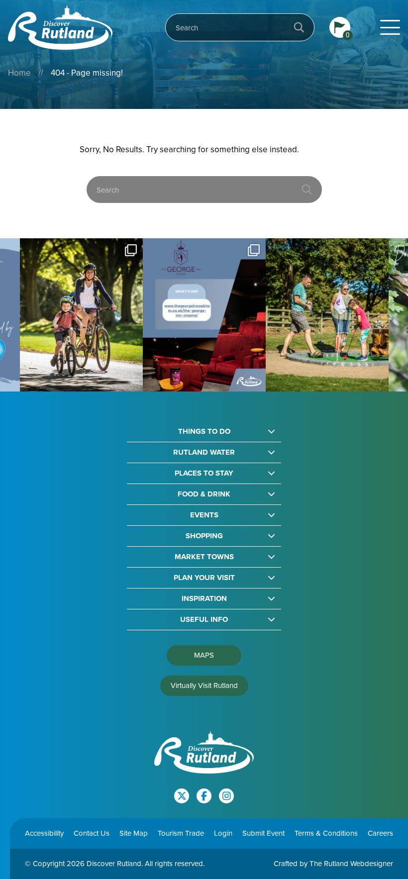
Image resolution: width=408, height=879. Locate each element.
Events (204, 515)
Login (223, 833)
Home (19, 73)
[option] (114, 315)
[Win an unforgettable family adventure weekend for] (237, 315)
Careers (380, 833)
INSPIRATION (204, 598)
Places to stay (204, 473)
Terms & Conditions (326, 833)
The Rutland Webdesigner (351, 863)
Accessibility (44, 833)
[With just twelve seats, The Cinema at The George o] (114, 315)
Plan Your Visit (204, 578)
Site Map (133, 833)
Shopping (204, 536)
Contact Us (91, 833)
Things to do (204, 431)
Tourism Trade (181, 833)
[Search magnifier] (299, 27)
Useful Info (204, 619)
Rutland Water (204, 452)
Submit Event (263, 833)
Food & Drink (204, 494)
